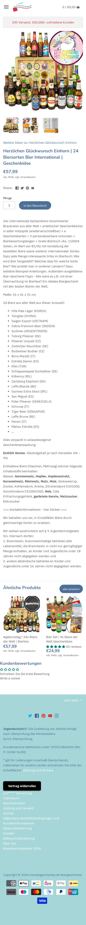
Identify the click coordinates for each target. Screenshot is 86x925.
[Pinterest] (44, 715)
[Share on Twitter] (22, 187)
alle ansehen (71, 589)
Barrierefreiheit (14, 803)
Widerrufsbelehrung (17, 828)
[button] (56, 647)
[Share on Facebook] (17, 187)
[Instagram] (57, 715)
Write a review (10, 678)
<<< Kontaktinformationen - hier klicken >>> (35, 510)
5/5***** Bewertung (17, 793)
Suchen (8, 813)
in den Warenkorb (35, 205)
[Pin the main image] (27, 187)
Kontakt (8, 833)
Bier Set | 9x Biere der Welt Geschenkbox (62, 639)
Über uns (9, 843)
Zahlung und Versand (38, 770)
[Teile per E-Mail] (32, 187)
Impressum (11, 798)
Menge (7, 198)
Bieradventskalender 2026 (22, 848)
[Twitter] (30, 715)
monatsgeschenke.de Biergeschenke (56, 875)
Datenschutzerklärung (19, 838)
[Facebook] (37, 715)
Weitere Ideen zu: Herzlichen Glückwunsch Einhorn (40, 143)
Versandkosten (27, 177)
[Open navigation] (6, 7)
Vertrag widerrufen (22, 786)
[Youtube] (50, 715)
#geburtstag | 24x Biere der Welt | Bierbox (20, 639)
